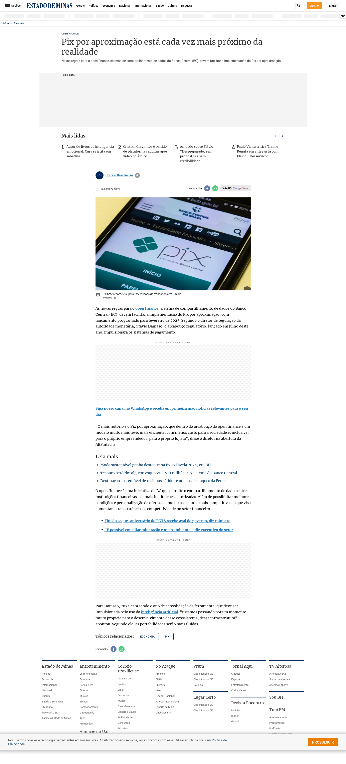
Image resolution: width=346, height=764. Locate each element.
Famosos (85, 679)
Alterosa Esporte (278, 684)
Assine (314, 5)
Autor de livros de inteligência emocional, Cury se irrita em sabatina (90, 151)
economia (147, 636)
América (160, 673)
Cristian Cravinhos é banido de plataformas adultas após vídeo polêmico (145, 151)
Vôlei (158, 690)
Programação (277, 722)
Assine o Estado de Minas (56, 718)
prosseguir (323, 742)
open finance (146, 308)
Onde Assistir (163, 712)
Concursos (124, 722)
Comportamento (89, 706)
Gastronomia (87, 712)
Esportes (123, 728)
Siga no (226, 188)
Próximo (282, 136)
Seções (16, 5)
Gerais (80, 5)
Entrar (333, 5)
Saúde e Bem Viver (52, 701)
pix (167, 636)
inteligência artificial (159, 612)
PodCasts (274, 728)
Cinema (84, 690)
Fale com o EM (50, 712)
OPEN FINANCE (70, 33)
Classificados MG (203, 673)
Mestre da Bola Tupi (280, 733)
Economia (109, 5)
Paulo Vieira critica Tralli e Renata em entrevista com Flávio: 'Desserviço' (258, 151)
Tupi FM (277, 709)
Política (94, 5)
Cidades (235, 673)
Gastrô (235, 721)
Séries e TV (86, 684)
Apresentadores (278, 717)
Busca (298, 5)
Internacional (143, 5)
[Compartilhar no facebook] (207, 188)
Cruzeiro (160, 684)
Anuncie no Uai (94, 731)
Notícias (198, 684)
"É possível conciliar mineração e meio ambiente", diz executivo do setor (169, 530)
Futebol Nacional (165, 695)
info (137, 175)
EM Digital (47, 706)
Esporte (235, 679)
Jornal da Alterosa (279, 679)
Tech (82, 718)
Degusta (186, 5)
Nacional (125, 5)
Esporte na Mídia (165, 706)
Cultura (172, 5)
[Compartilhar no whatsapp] (215, 188)
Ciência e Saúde (127, 711)
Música (84, 695)
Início (6, 23)
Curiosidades (238, 690)
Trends (84, 701)
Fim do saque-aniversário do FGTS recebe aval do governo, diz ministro (167, 520)
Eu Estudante (125, 717)
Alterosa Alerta (277, 673)
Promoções (86, 723)
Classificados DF (203, 679)
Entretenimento (88, 673)
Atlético (160, 679)
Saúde (160, 5)
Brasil (121, 689)
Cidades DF (124, 678)
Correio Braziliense (119, 175)
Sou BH (276, 697)
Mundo (122, 700)
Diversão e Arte (126, 706)
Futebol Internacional (167, 701)
